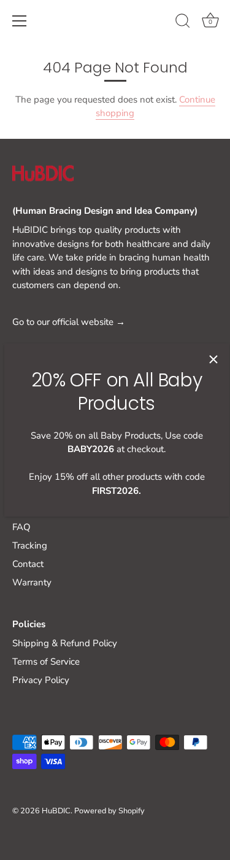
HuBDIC (56, 810)
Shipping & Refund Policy (64, 643)
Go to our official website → (68, 322)
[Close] (213, 359)
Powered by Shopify (109, 810)
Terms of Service (46, 661)
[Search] (182, 22)
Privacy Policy (40, 680)
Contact (28, 564)
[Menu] (19, 20)
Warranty (32, 582)
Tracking (29, 545)
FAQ (21, 527)
